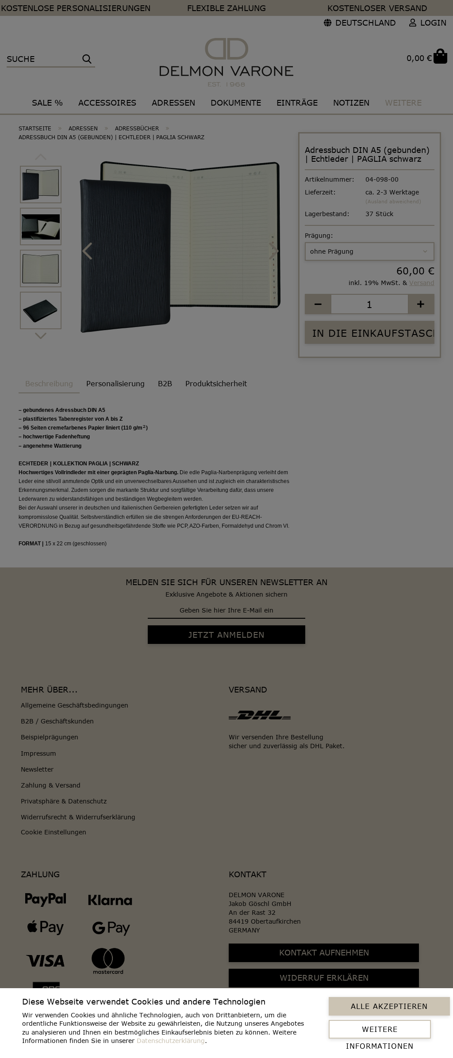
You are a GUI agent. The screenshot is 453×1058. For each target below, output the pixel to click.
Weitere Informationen (380, 1032)
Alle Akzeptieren (389, 1006)
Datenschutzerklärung (171, 1040)
